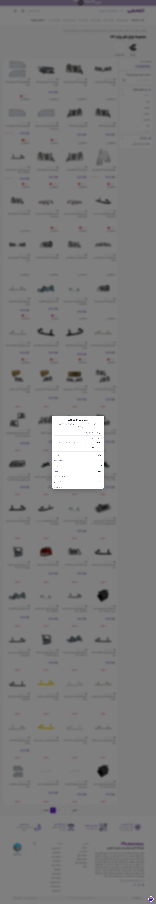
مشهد (91, 442)
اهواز (99, 448)
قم (93, 448)
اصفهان (82, 442)
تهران (99, 442)
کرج (75, 442)
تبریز (60, 442)
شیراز (68, 442)
